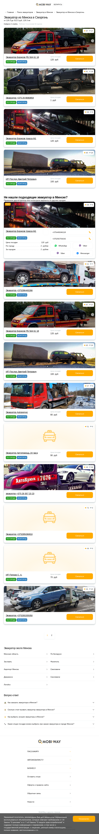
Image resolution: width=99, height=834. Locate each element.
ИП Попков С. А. (14, 575)
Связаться (79, 59)
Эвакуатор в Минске (44, 12)
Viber (85, 246)
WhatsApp (63, 246)
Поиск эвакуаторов (25, 12)
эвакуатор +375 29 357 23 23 (20, 493)
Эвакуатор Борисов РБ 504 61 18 (22, 57)
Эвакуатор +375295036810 (19, 534)
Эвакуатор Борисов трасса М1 (21, 138)
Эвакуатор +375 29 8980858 (20, 98)
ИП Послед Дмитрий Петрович (21, 179)
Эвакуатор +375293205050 (19, 615)
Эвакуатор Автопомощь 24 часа (22, 453)
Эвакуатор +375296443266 (19, 290)
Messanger (85, 253)
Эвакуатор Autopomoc (17, 412)
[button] (92, 40)
